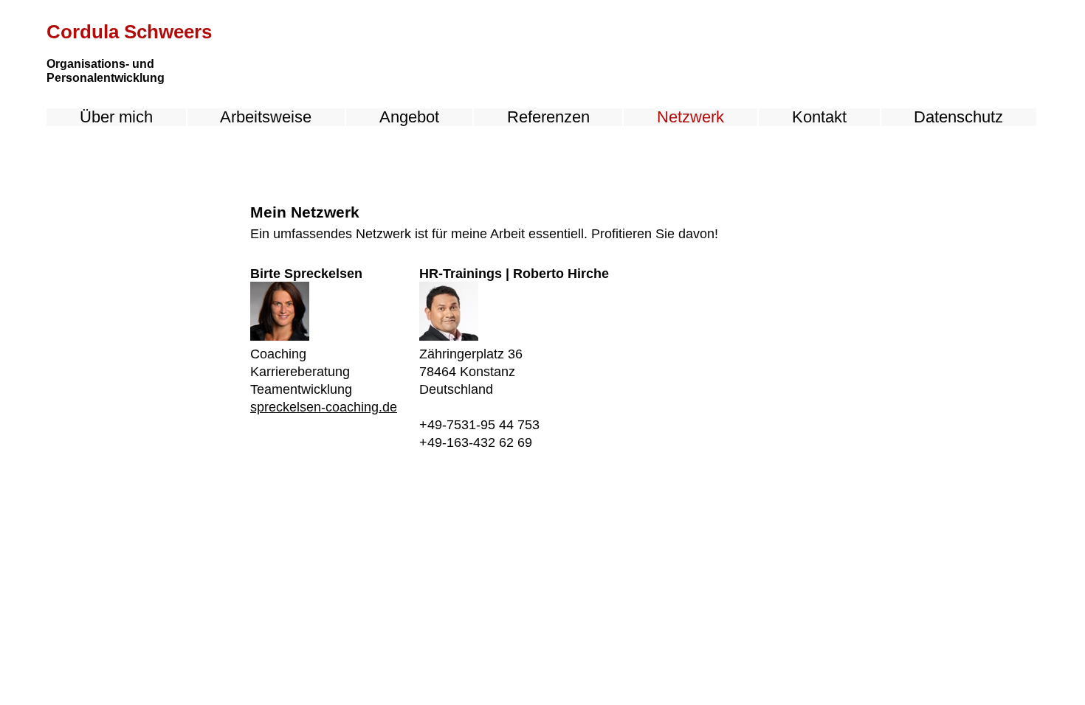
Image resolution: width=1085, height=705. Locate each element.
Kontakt (819, 117)
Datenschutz (958, 117)
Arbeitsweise (265, 117)
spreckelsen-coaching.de (323, 407)
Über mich (116, 117)
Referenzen (548, 117)
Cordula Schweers (129, 31)
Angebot (409, 117)
